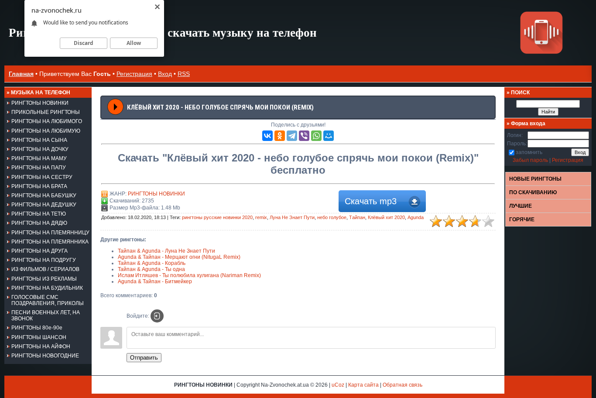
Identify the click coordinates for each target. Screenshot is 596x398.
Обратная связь (402, 385)
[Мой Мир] (328, 135)
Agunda (416, 217)
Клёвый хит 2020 (386, 217)
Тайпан (357, 217)
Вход (165, 73)
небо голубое (331, 217)
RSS (184, 73)
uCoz (338, 385)
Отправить (144, 357)
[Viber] (304, 135)
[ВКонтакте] (267, 135)
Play (115, 106)
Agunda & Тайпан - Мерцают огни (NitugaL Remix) (179, 257)
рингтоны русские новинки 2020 (217, 217)
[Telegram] (292, 135)
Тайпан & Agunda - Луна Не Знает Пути (166, 251)
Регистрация (134, 73)
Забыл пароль (530, 160)
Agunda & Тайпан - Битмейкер (155, 281)
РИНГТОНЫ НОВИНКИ (156, 194)
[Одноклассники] (279, 135)
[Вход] (157, 316)
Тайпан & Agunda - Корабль (151, 263)
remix (261, 217)
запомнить (529, 152)
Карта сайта (363, 385)
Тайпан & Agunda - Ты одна (151, 269)
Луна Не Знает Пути (292, 217)
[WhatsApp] (316, 135)
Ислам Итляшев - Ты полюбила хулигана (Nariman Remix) (189, 275)
